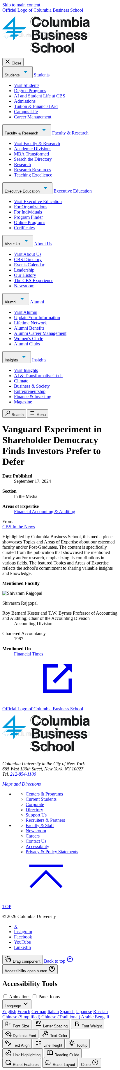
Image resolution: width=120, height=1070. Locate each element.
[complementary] (60, 964)
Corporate (35, 804)
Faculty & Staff (40, 825)
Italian (53, 1011)
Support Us (36, 814)
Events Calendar (29, 264)
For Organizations (30, 206)
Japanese (84, 1011)
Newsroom (24, 285)
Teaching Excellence (33, 174)
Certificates (24, 227)
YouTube (22, 942)
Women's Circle (28, 338)
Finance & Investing (32, 396)
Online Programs (29, 222)
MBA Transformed (31, 153)
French (23, 1011)
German (38, 1011)
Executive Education (23, 191)
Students (13, 75)
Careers (33, 835)
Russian (100, 1011)
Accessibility (37, 846)
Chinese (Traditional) (60, 1016)
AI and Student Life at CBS (39, 95)
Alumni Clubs (27, 343)
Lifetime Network (30, 322)
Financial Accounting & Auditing (44, 511)
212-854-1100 (23, 774)
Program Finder (28, 217)
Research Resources (32, 169)
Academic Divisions (32, 148)
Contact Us (36, 841)
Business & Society (32, 386)
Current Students (41, 799)
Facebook (23, 936)
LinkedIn (22, 947)
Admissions (25, 101)
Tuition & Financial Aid (36, 106)
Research (22, 164)
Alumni (11, 302)
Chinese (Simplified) (21, 1016)
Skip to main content (21, 4)
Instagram (23, 931)
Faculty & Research (22, 133)
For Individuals (28, 211)
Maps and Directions (21, 783)
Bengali (102, 1016)
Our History (25, 275)
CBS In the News (18, 526)
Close (16, 63)
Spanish (67, 1011)
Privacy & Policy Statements (52, 851)
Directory (34, 809)
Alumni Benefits (29, 328)
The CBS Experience (33, 280)
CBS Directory (28, 259)
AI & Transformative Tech (38, 375)
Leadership (24, 270)
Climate (21, 380)
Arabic (87, 1016)
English (9, 1011)
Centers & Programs (44, 793)
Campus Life (26, 111)
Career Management (32, 116)
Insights (12, 360)
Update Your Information (37, 317)
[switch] (5, 996)
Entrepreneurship (29, 391)
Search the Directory (33, 159)
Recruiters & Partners (45, 820)
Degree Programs (30, 90)
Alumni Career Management (40, 333)
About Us (13, 244)
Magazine (23, 401)
